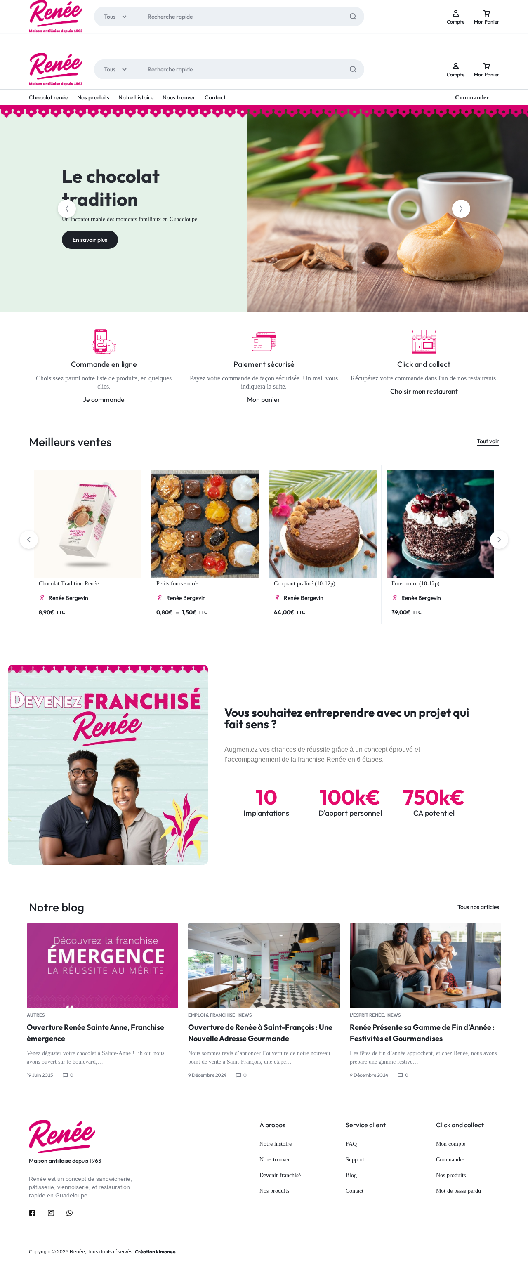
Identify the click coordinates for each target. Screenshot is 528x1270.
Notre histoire (135, 97)
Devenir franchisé (280, 1175)
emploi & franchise (211, 1015)
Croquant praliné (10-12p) (304, 584)
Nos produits (93, 97)
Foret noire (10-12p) (415, 584)
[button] (67, 209)
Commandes (450, 1160)
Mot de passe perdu (458, 1191)
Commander (472, 97)
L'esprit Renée (367, 1015)
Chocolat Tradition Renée (69, 584)
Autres (36, 1015)
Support (355, 1160)
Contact (215, 97)
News (245, 1015)
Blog (351, 1175)
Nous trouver (179, 97)
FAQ (351, 1144)
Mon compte (450, 1144)
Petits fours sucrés (177, 584)
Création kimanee (155, 1252)
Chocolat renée (48, 97)
